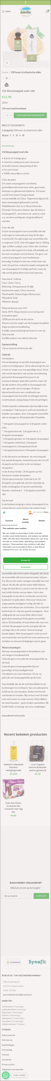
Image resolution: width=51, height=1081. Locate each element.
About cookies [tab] (25, 520)
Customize (25, 567)
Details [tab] (42, 521)
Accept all (25, 560)
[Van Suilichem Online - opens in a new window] (38, 513)
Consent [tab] (9, 521)
